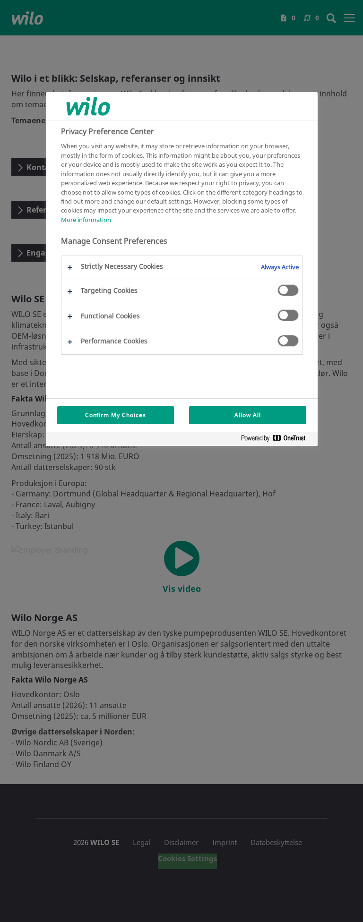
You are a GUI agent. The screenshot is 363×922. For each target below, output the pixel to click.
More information (86, 219)
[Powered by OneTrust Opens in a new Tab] (277, 440)
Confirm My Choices (115, 415)
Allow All (247, 415)
